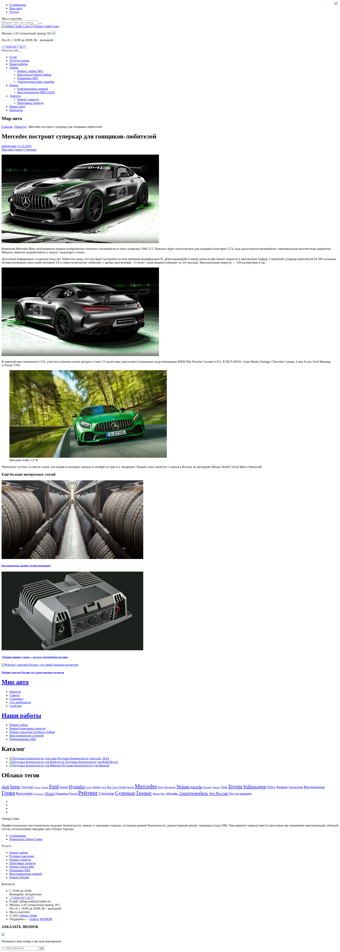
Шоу (163, 793)
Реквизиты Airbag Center (25, 839)
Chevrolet (27, 787)
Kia (109, 787)
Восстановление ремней (25, 873)
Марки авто (17, 106)
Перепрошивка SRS (22, 739)
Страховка (16, 698)
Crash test (15, 706)
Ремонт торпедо (28, 99)
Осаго (50, 793)
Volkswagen (254, 786)
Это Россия (218, 793)
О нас (13, 57)
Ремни (13, 85)
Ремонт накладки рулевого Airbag (32, 732)
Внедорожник (314, 787)
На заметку (39, 794)
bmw (15, 786)
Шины (156, 793)
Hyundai (77, 786)
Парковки (61, 793)
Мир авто (15, 8)
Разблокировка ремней (32, 88)
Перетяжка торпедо (30, 103)
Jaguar (96, 787)
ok (41, 948)
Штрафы (172, 793)
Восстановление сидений (26, 735)
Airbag (13, 67)
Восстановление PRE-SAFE (36, 92)
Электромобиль (193, 793)
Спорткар (106, 793)
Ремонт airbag (18, 725)
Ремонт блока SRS (21, 866)
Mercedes (8, 149)
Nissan (182, 786)
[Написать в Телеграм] (20, 50)
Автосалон (295, 787)
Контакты (16, 110)
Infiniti (88, 787)
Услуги (14, 12)
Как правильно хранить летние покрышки (26, 565)
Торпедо (15, 96)
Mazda (130, 787)
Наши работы (18, 64)
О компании (17, 4)
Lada (114, 787)
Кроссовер (24, 793)
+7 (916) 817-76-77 (14, 46)
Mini (160, 787)
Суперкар (29, 149)
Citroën (37, 787)
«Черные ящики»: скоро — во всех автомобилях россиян (35, 657)
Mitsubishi (170, 787)
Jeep (103, 787)
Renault (207, 787)
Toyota (235, 786)
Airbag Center (28, 915)
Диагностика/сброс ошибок (35, 81)
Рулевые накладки (21, 856)
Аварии (282, 787)
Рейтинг (88, 793)
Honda (63, 787)
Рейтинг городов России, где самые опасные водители (33, 672)
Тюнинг (144, 793)
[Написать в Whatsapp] (19, 50)
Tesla (224, 787)
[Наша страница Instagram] (23, 18)
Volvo (271, 787)
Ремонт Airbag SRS (30, 71)
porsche (196, 787)
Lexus (122, 787)
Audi (5, 787)
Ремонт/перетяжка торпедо (27, 728)
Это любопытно (20, 702)
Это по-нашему (240, 793)
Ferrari (44, 787)
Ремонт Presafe (19, 877)
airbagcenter (9, 146)
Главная (7, 126)
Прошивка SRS (27, 78)
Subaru (216, 787)
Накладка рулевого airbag (34, 74)
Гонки (18, 149)
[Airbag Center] (30, 26)
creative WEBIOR (40, 919)
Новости (20, 126)
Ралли (73, 793)
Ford (54, 786)
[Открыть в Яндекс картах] (54, 33)
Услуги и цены (19, 60)
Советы (14, 695)
